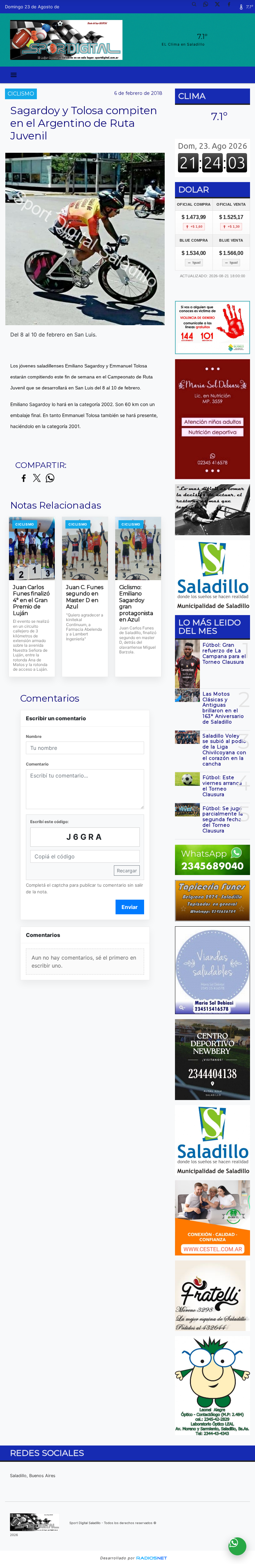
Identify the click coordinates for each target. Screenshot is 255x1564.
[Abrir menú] (13, 75)
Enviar (130, 907)
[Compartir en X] (37, 478)
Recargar (127, 870)
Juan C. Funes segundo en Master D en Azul (84, 597)
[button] (196, 6)
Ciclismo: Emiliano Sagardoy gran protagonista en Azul (136, 603)
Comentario (37, 764)
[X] (219, 6)
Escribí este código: (49, 821)
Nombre (34, 736)
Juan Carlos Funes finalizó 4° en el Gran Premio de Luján (31, 600)
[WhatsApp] (208, 6)
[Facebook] (231, 6)
